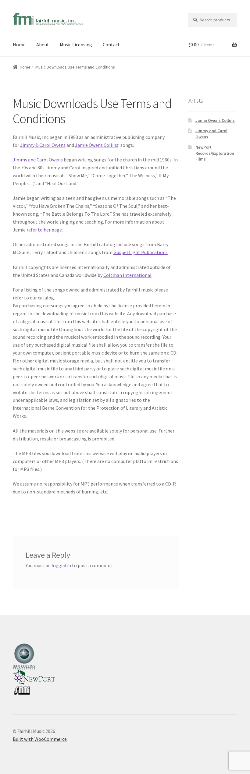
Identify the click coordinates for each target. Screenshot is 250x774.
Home (19, 44)
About (42, 44)
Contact (111, 44)
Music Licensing (76, 44)
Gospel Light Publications (140, 252)
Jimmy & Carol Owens (43, 145)
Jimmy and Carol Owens (38, 160)
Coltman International (127, 275)
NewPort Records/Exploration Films (214, 153)
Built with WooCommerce (40, 739)
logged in (61, 565)
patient (63, 353)
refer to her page (44, 230)
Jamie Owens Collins (96, 145)
